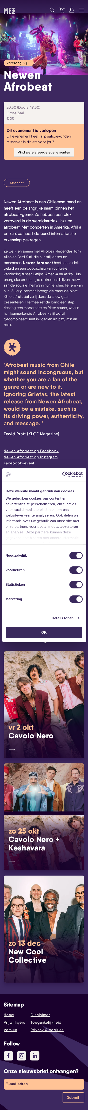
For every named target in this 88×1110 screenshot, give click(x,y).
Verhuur (10, 1030)
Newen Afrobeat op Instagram (31, 457)
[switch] (76, 570)
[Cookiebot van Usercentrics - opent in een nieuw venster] (63, 474)
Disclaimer (40, 1015)
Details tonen (62, 618)
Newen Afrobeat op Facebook (31, 451)
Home (9, 1015)
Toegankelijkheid (46, 1022)
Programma (42, 10)
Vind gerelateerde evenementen (44, 152)
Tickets (62, 10)
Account (71, 10)
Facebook (8, 1055)
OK (44, 632)
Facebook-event (19, 463)
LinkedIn (34, 1055)
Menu (81, 10)
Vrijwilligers (14, 1022)
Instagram (21, 1055)
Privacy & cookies (47, 1030)
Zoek (52, 10)
